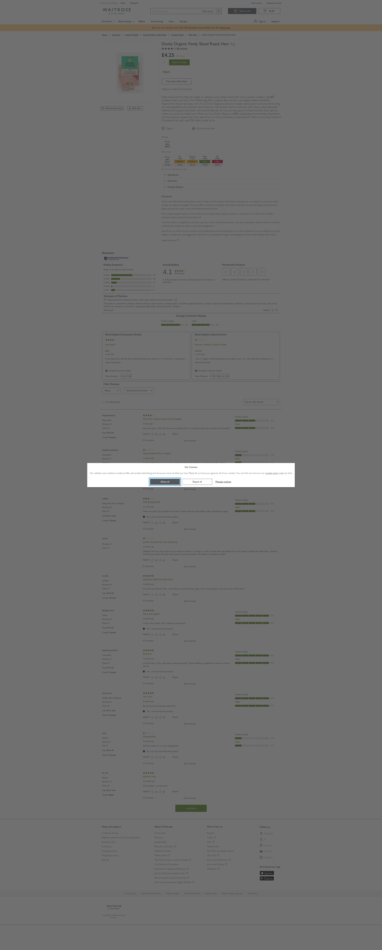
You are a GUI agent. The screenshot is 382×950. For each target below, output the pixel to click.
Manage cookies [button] (223, 481)
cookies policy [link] (272, 473)
